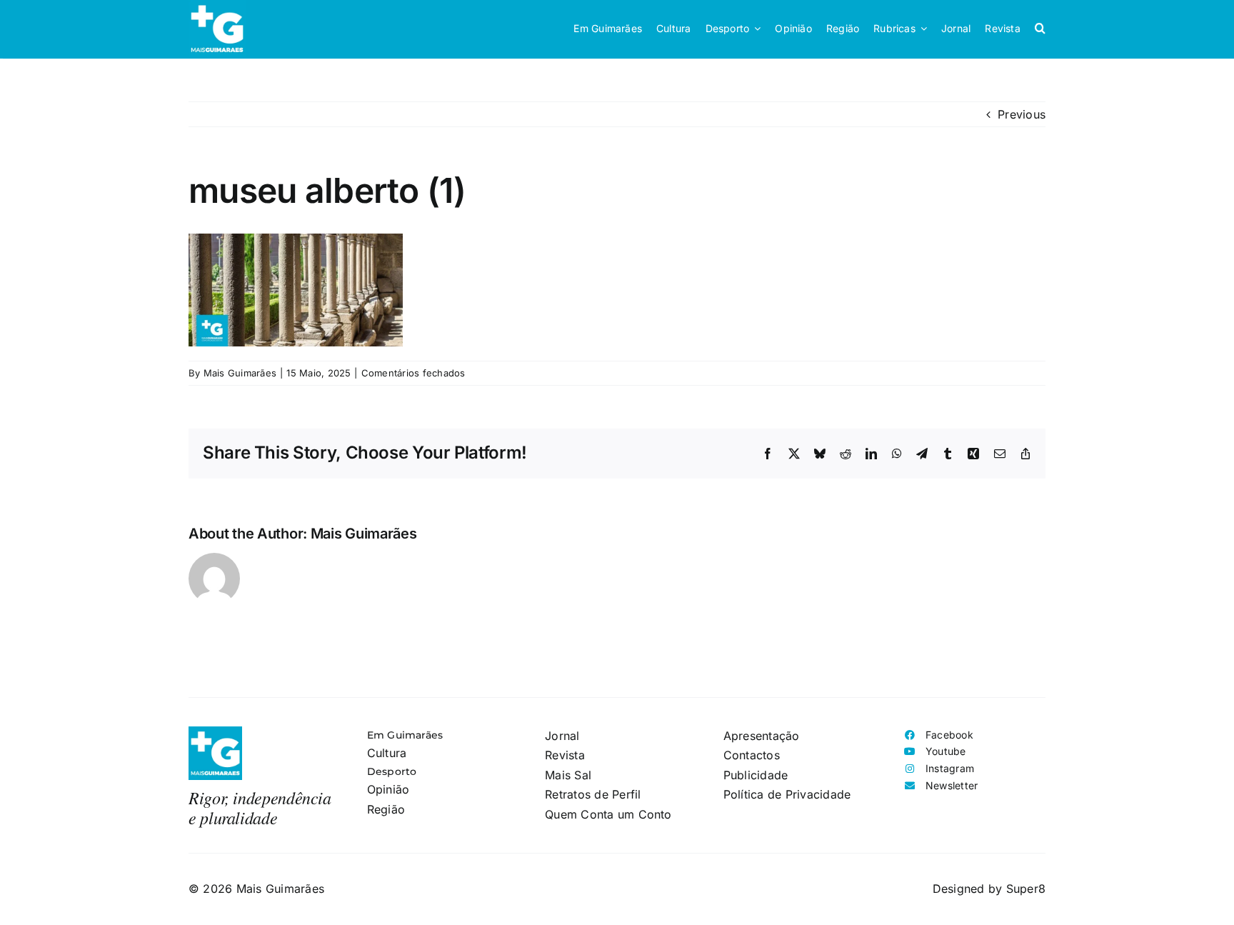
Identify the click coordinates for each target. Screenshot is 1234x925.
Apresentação (761, 736)
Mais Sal (568, 775)
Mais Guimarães (240, 373)
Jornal (562, 736)
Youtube (946, 751)
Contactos (751, 755)
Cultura (387, 753)
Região (386, 809)
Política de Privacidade (787, 794)
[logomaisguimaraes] (215, 732)
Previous (1021, 114)
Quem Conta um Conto (608, 814)
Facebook (949, 735)
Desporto (392, 771)
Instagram (950, 768)
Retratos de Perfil (593, 794)
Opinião (388, 789)
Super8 (1025, 888)
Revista (565, 755)
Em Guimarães (405, 735)
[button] (1040, 29)
